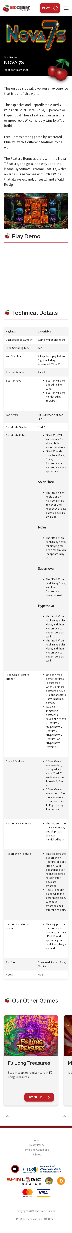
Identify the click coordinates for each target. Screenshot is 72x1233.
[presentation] (7, 1116)
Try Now (34, 1097)
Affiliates (36, 1154)
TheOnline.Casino (45, 1211)
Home (36, 1140)
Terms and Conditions (36, 1149)
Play (46, 8)
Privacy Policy (36, 1145)
